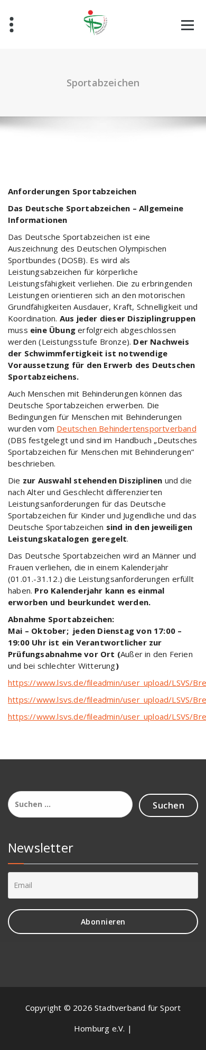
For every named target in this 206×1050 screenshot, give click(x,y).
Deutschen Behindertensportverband (126, 428)
